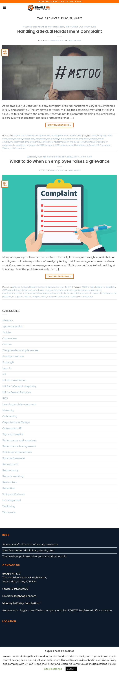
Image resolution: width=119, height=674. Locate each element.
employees (52, 139)
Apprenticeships (12, 326)
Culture (27, 27)
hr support (31, 145)
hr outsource (106, 293)
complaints (14, 290)
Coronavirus (9, 338)
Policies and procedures (17, 452)
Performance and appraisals (19, 440)
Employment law (74, 27)
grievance (48, 142)
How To (88, 27)
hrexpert (49, 145)
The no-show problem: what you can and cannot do (34, 556)
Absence (7, 320)
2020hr (85, 287)
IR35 (5, 398)
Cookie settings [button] (53, 668)
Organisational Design (16, 422)
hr (67, 142)
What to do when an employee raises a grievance (60, 161)
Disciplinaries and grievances (48, 27)
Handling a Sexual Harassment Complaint (59, 31)
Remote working (12, 476)
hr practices (19, 145)
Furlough (8, 362)
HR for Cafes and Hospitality (19, 386)
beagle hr (100, 287)
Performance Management (19, 446)
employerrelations (68, 139)
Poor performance (13, 458)
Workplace (9, 512)
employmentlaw (33, 142)
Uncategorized (11, 500)
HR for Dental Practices (16, 392)
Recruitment (10, 464)
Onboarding (9, 416)
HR (94, 27)
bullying (101, 135)
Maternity (8, 410)
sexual (64, 145)
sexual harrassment (78, 145)
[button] (4, 7)
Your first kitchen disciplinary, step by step (28, 550)
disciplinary (29, 139)
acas (94, 135)
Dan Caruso (74, 40)
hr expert (100, 142)
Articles (31, 157)
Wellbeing (8, 506)
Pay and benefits (12, 434)
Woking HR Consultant (13, 148)
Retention (8, 488)
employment (97, 139)
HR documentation (14, 380)
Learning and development (19, 404)
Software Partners (13, 494)
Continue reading (59, 125)
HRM (57, 145)
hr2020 (40, 145)
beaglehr (110, 287)
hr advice (74, 142)
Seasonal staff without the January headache (30, 544)
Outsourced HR (12, 428)
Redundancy (10, 470)
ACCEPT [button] (71, 669)
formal (46, 293)
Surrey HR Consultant (100, 145)
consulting (7, 139)
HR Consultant (87, 142)
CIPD (109, 135)
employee (41, 139)
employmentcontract (13, 142)
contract (18, 139)
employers (84, 139)
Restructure (9, 482)
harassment (60, 142)
